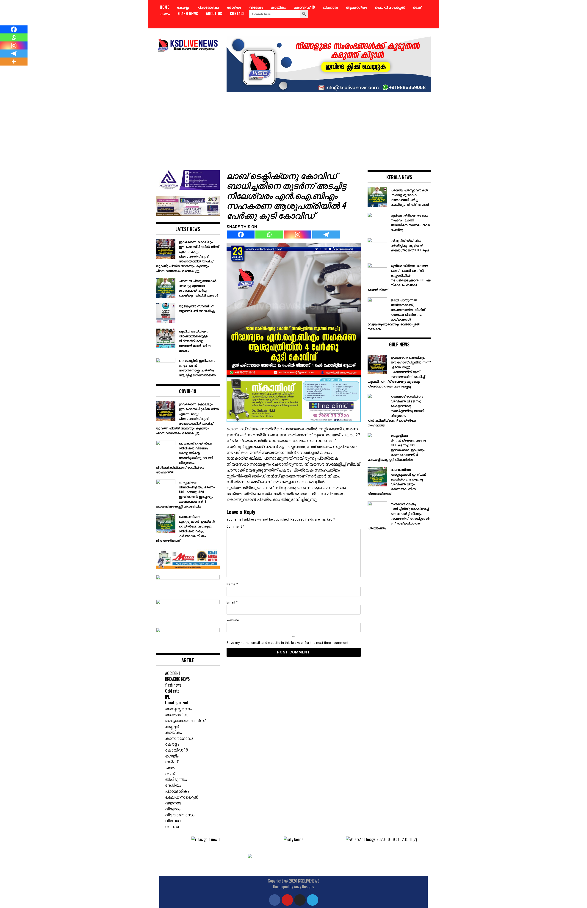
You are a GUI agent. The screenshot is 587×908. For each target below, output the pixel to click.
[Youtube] (287, 900)
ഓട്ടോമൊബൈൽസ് (185, 720)
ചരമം (165, 13)
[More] (14, 62)
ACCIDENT (172, 673)
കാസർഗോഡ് (179, 738)
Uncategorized (176, 702)
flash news (188, 13)
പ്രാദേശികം (208, 7)
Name (232, 584)
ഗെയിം (172, 756)
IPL (167, 697)
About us (214, 13)
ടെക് (417, 7)
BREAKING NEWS (177, 679)
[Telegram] (326, 234)
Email (232, 602)
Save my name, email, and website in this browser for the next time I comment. (288, 643)
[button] (166, 839)
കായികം (278, 7)
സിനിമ (172, 826)
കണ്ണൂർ (172, 726)
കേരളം (183, 7)
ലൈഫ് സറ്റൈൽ (390, 7)
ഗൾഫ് (171, 761)
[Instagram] (297, 234)
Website (233, 620)
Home (164, 7)
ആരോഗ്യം (356, 7)
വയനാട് (173, 803)
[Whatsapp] (269, 234)
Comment (236, 526)
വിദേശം (256, 7)
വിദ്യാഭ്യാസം (179, 814)
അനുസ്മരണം (178, 708)
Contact (237, 13)
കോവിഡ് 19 (304, 7)
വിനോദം (330, 7)
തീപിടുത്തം (176, 779)
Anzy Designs (304, 886)
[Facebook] (241, 234)
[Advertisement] (293, 128)
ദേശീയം (234, 7)
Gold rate (172, 691)
